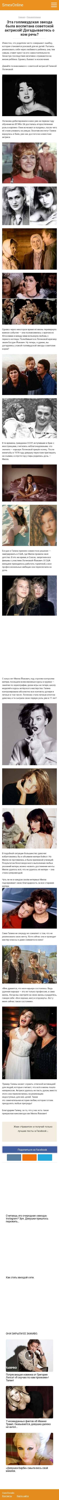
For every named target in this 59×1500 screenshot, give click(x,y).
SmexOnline (12, 5)
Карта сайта (23, 1496)
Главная (21, 17)
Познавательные (34, 17)
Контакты (7, 1496)
